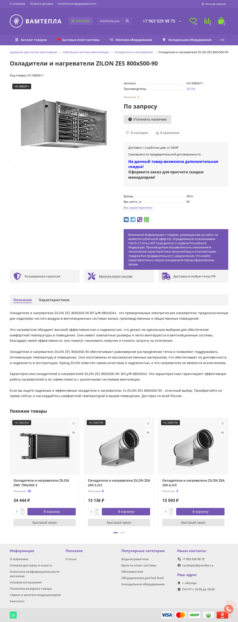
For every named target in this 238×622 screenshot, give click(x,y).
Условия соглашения (25, 582)
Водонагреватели (135, 559)
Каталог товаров (34, 40)
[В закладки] (73, 423)
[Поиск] (127, 21)
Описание (22, 299)
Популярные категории (143, 550)
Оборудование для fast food (142, 578)
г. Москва (189, 583)
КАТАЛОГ (83, 21)
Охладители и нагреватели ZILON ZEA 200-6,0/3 (193, 482)
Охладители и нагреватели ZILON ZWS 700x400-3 (41, 482)
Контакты (17, 601)
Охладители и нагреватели (133, 52)
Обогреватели (132, 571)
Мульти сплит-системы (139, 565)
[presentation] (10, 473)
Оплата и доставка (41, 3)
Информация (22, 550)
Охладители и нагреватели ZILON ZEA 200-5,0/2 (119, 482)
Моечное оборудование (134, 40)
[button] (115, 532)
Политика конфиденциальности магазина (35, 573)
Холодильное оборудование (190, 40)
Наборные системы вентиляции (86, 52)
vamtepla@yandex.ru (197, 565)
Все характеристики (138, 207)
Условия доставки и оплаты (31, 565)
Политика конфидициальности (77, 3)
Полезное (74, 550)
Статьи (71, 559)
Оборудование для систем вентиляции (29, 52)
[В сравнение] (73, 432)
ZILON (190, 89)
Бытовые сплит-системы (81, 40)
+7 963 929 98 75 (159, 21)
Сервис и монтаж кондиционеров (35, 595)
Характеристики (54, 299)
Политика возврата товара (31, 588)
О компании (17, 3)
